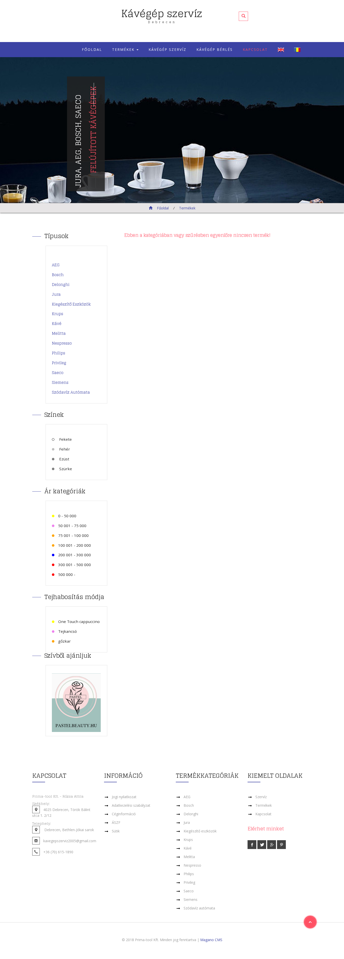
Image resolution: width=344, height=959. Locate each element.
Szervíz (261, 796)
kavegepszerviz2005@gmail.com (69, 840)
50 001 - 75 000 (72, 525)
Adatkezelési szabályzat (131, 805)
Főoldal (92, 49)
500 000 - (66, 574)
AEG (56, 265)
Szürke (65, 468)
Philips (58, 353)
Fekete (65, 439)
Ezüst (63, 458)
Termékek (124, 49)
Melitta (59, 333)
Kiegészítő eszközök (71, 304)
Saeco (57, 372)
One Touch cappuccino (79, 621)
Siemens (60, 382)
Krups (57, 313)
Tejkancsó (67, 631)
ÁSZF (116, 822)
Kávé (56, 323)
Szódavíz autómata (71, 392)
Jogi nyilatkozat (124, 796)
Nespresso (62, 343)
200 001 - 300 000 (74, 554)
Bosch (58, 274)
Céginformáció (124, 814)
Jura (56, 294)
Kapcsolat (255, 49)
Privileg (59, 362)
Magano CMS (211, 939)
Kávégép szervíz (161, 14)
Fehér (64, 449)
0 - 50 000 (67, 515)
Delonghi (61, 284)
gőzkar (64, 641)
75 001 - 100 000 (73, 535)
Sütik (116, 831)
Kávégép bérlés (214, 49)
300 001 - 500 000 (74, 564)
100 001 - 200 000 (74, 545)
